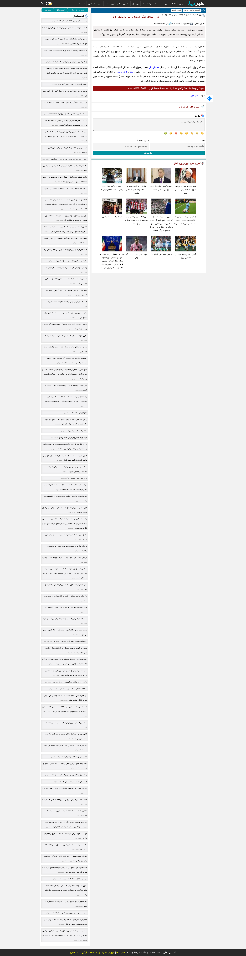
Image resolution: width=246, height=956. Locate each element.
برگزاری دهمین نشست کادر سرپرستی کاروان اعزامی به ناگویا (66, 50)
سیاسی (181, 3)
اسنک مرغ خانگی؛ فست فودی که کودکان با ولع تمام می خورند (65, 788)
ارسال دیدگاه (148, 153)
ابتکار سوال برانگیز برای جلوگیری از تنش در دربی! (70, 774)
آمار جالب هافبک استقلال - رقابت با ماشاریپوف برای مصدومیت (65, 596)
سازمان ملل (154, 67)
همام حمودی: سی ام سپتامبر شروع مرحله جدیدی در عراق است (185, 190)
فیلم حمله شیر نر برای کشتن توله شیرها (73, 21)
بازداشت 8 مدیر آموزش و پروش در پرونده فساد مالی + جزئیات (65, 799)
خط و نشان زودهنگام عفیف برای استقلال (73, 756)
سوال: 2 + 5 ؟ (143, 140)
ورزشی (164, 3)
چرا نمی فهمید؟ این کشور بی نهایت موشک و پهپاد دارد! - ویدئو (65, 557)
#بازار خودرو (176, 10)
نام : (203, 140)
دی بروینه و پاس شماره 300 (161, 254)
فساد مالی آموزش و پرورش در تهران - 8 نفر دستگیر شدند (67, 722)
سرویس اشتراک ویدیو (105, 952)
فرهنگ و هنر (147, 3)
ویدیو (100, 3)
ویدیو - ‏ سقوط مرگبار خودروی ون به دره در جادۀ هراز (69, 159)
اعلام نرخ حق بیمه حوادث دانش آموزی (73, 84)
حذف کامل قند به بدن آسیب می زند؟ (74, 781)
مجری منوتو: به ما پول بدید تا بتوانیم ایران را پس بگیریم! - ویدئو (65, 335)
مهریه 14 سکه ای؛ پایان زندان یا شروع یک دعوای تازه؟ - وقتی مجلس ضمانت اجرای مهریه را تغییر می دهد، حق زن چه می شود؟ (66, 136)
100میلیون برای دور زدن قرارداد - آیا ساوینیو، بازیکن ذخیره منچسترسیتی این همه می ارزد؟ (185, 220)
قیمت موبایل (61, 10)
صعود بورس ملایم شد (79, 412)
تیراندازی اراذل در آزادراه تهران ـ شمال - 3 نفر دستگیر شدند (66, 102)
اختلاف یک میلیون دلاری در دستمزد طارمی (72, 261)
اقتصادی (173, 3)
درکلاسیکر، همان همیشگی (112, 216)
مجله (156, 3)
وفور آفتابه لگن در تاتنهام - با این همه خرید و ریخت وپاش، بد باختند (136, 220)
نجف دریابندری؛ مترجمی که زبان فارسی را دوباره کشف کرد (67, 607)
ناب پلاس (91, 3)
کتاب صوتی (75, 952)
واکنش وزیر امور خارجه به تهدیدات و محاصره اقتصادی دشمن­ (136, 190)
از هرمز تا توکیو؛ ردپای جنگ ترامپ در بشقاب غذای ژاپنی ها (112, 188)
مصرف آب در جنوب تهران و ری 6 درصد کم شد (71, 913)
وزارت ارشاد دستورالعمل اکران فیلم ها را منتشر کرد (70, 641)
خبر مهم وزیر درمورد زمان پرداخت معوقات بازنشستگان (68, 301)
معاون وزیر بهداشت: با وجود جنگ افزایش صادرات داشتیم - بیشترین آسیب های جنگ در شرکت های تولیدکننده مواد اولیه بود (66, 890)
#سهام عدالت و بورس (191, 10)
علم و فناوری (116, 3)
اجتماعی (126, 3)
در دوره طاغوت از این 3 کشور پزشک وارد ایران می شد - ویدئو (65, 618)
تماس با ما (81, 3)
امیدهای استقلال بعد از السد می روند (74, 879)
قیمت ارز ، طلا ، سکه (77, 10)
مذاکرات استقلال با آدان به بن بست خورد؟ (72, 688)
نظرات (197, 116)
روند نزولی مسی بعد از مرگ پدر (136, 256)
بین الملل (135, 3)
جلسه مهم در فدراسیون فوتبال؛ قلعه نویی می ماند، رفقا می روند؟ (65, 249)
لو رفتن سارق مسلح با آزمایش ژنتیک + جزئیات (71, 61)
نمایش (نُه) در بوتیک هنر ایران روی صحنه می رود (70, 682)
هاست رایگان (88, 952)
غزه (131, 72)
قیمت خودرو (47, 10)
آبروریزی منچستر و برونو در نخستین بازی (186, 256)
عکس (107, 3)
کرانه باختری (121, 72)
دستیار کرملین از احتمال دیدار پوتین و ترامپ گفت (161, 188)
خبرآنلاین (194, 95)
